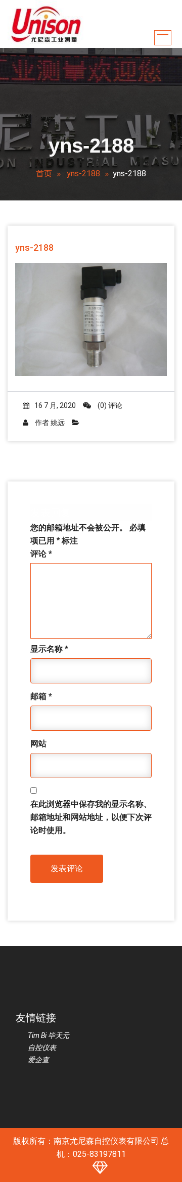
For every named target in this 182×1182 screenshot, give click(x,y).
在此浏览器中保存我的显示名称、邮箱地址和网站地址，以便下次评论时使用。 (91, 817)
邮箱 (41, 696)
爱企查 (38, 1060)
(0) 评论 (109, 405)
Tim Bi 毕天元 (48, 1035)
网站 (38, 743)
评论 (41, 554)
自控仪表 (42, 1048)
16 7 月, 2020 (55, 405)
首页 (44, 173)
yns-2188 (83, 173)
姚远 (58, 423)
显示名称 (49, 649)
